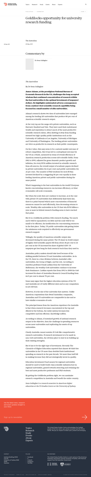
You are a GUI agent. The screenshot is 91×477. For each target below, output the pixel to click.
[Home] (5, 4)
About (28, 438)
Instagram (30, 461)
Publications (29, 11)
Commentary (40, 11)
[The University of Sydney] (65, 464)
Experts (29, 440)
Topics (29, 428)
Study (28, 433)
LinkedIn (29, 460)
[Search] (86, 4)
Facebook (30, 457)
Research (30, 430)
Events (29, 435)
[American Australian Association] (52, 464)
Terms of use (20, 474)
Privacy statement (9, 474)
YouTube (29, 463)
